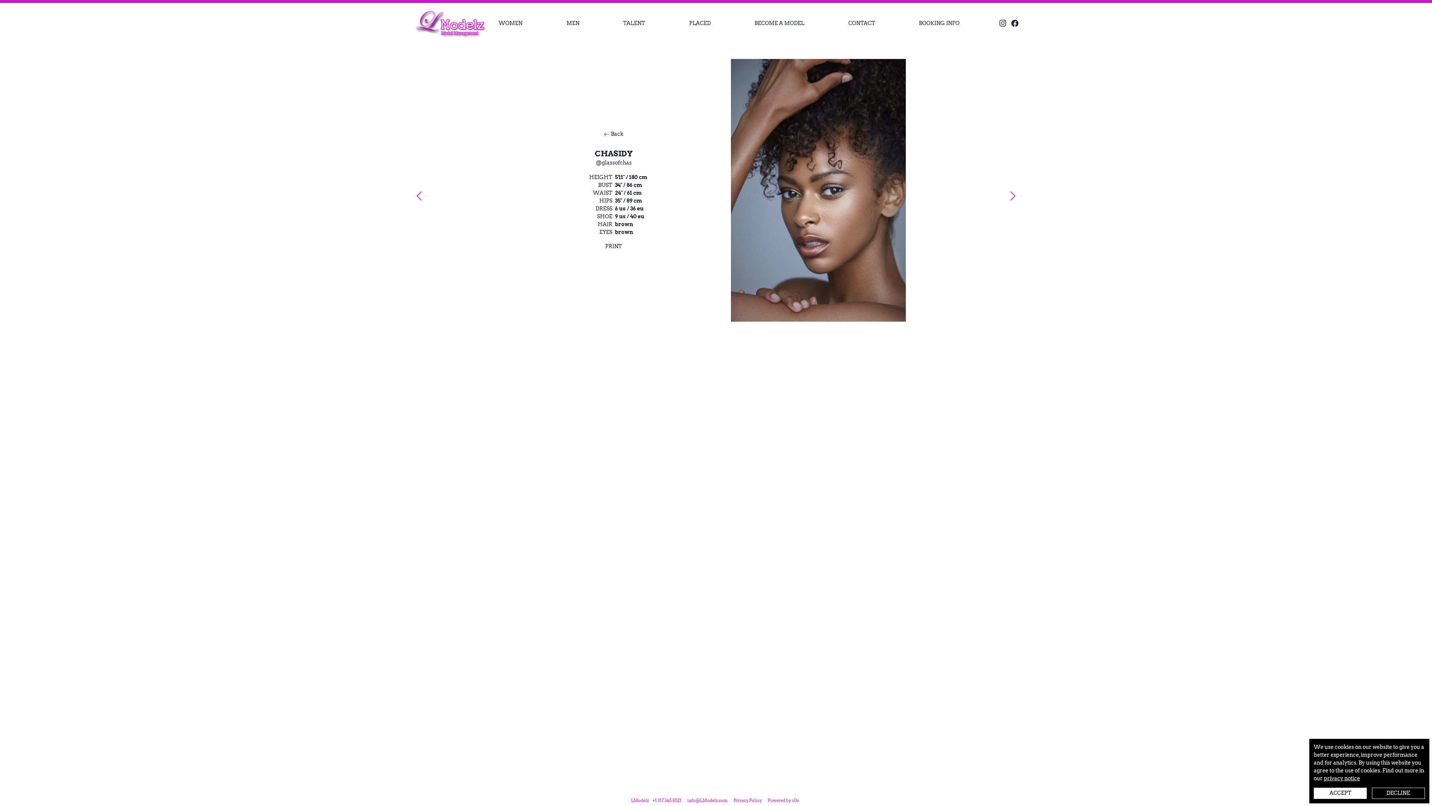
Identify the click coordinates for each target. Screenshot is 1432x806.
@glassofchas (614, 163)
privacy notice (1342, 778)
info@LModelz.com (707, 800)
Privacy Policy (748, 800)
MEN (573, 23)
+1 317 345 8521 (666, 800)
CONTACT (861, 23)
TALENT (634, 23)
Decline (1398, 793)
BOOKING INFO (939, 23)
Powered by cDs (783, 800)
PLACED (700, 23)
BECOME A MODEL (779, 23)
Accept (1340, 793)
